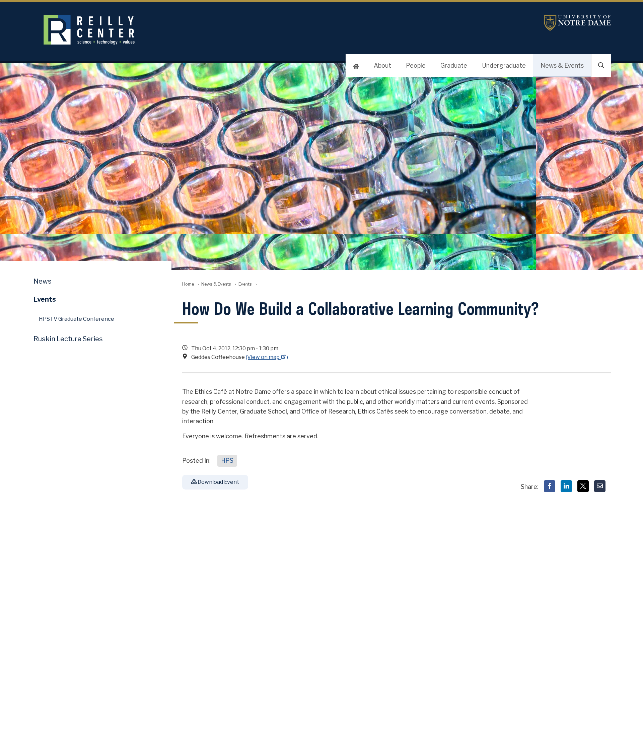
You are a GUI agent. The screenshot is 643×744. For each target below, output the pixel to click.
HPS (227, 460)
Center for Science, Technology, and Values (206, 30)
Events (245, 284)
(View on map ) (267, 357)
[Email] (599, 486)
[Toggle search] (601, 65)
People (416, 65)
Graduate (453, 65)
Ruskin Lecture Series (68, 339)
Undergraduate (504, 65)
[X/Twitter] (583, 486)
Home (188, 284)
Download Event (218, 482)
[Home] (356, 65)
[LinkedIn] (566, 486)
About (382, 65)
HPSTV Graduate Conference (76, 319)
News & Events (562, 65)
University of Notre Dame (577, 23)
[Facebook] (549, 486)
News (42, 281)
